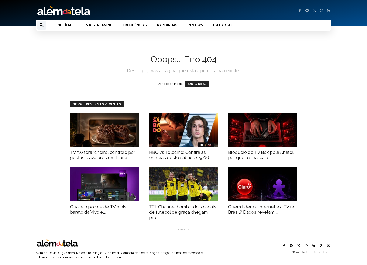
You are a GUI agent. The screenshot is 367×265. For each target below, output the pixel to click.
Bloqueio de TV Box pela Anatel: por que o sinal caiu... (261, 155)
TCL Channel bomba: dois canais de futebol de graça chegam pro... (182, 212)
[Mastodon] (321, 246)
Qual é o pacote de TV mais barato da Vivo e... (98, 209)
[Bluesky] (313, 246)
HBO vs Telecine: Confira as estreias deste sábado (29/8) (179, 155)
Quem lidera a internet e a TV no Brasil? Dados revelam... (261, 209)
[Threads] (328, 10)
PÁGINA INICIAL (197, 84)
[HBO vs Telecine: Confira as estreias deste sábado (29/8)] (183, 130)
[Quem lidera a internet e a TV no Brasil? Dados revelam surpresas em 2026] (262, 184)
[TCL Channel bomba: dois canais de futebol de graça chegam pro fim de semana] (183, 184)
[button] (41, 25)
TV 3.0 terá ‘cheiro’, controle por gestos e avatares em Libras (102, 155)
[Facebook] (299, 10)
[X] (314, 10)
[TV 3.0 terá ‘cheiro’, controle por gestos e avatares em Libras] (104, 130)
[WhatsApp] (321, 10)
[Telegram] (307, 10)
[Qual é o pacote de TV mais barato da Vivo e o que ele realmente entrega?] (104, 184)
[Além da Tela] (107, 10)
